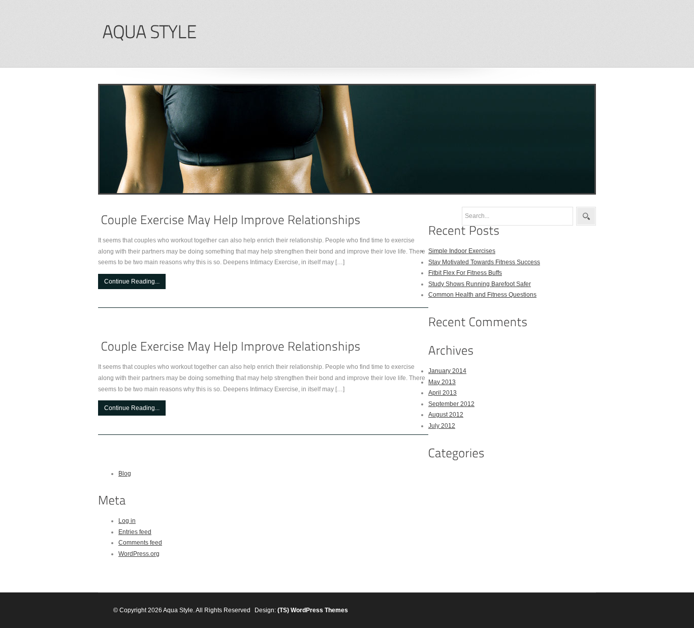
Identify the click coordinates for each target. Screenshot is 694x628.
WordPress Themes (319, 610)
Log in (127, 520)
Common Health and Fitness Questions (482, 294)
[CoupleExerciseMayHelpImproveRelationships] (231, 220)
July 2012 (441, 425)
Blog (124, 473)
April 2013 (442, 392)
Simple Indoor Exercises (461, 251)
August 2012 (445, 414)
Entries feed (134, 532)
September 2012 (451, 403)
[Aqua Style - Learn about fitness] (149, 32)
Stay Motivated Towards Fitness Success (484, 262)
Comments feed (140, 542)
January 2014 (447, 370)
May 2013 (442, 382)
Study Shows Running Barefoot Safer (479, 284)
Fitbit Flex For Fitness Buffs (465, 272)
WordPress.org (139, 553)
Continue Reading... (132, 281)
